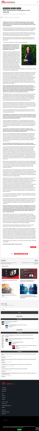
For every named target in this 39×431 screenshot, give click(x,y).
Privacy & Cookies (5, 401)
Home (3, 393)
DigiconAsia (4, 391)
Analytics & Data (6, 8)
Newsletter (4, 413)
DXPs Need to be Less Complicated (11, 321)
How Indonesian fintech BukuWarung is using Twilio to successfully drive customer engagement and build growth (28, 296)
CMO (19, 240)
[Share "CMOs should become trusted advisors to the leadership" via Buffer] (23, 254)
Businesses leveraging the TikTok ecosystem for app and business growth (21, 338)
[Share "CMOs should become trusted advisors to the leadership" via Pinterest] (19, 254)
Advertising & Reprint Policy (6, 405)
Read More (7, 336)
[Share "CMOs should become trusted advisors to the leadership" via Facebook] (15, 254)
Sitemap (3, 399)
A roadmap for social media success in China (9, 280)
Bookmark (33, 247)
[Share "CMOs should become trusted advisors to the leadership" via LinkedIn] (21, 254)
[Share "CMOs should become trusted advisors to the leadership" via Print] (27, 254)
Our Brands (4, 387)
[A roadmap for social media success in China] (10, 274)
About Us (3, 395)
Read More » (7, 323)
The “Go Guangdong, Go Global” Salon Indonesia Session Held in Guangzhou (14, 368)
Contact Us (4, 397)
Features (19, 8)
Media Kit (3, 407)
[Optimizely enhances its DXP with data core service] (10, 289)
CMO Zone (13, 8)
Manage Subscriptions (5, 411)
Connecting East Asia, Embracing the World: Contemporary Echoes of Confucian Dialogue (17, 364)
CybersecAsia (4, 389)
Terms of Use (4, 403)
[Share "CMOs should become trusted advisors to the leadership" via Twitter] (17, 254)
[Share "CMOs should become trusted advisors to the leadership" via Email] (25, 254)
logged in (6, 305)
